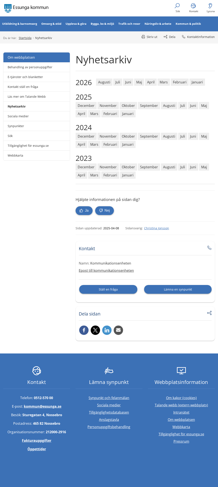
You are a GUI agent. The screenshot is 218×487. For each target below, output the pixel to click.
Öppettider (36, 449)
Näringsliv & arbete (158, 24)
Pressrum (194, 441)
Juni (128, 82)
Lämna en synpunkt (178, 289)
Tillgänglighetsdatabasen (115, 412)
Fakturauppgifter (36, 440)
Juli (117, 82)
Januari (197, 82)
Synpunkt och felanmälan (109, 397)
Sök (178, 11)
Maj (139, 82)
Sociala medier (18, 116)
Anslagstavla (109, 419)
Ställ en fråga (108, 289)
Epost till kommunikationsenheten (106, 270)
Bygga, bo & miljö (102, 24)
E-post (118, 330)
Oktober (128, 105)
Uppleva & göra (76, 24)
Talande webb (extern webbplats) (185, 405)
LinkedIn (107, 330)
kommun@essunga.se (42, 406)
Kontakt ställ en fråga (23, 87)
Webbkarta (15, 155)
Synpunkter (16, 126)
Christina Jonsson (156, 228)
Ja (86, 210)
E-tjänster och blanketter (25, 77)
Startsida (25, 38)
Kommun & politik (188, 24)
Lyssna (211, 11)
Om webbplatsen (21, 57)
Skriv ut (152, 37)
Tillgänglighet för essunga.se (28, 146)
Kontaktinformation (201, 37)
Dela (172, 37)
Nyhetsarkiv (17, 106)
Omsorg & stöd (51, 24)
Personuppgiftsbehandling (108, 426)
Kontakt (193, 11)
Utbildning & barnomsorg (19, 24)
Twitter (95, 330)
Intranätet (194, 412)
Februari (179, 82)
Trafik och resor (129, 24)
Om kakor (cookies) (181, 397)
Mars (164, 82)
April (151, 82)
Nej (107, 210)
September (149, 105)
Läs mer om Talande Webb (27, 96)
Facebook (84, 330)
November (108, 105)
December (86, 105)
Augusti (104, 82)
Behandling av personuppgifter (30, 67)
